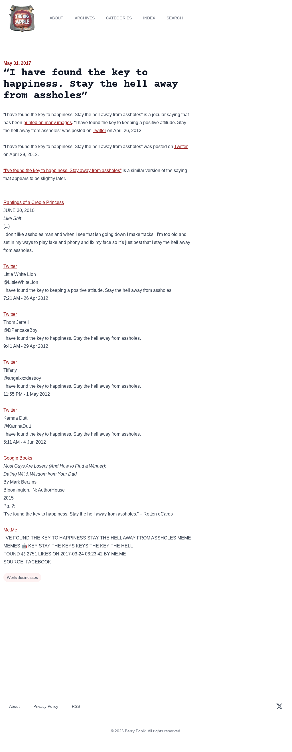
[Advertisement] (243, 99)
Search (175, 18)
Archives (85, 18)
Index (149, 18)
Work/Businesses (22, 577)
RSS (76, 706)
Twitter (99, 130)
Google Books (17, 458)
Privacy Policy (45, 706)
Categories (119, 18)
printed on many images (47, 122)
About (56, 18)
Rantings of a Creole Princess (33, 202)
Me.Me (10, 529)
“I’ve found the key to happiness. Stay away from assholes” (62, 170)
